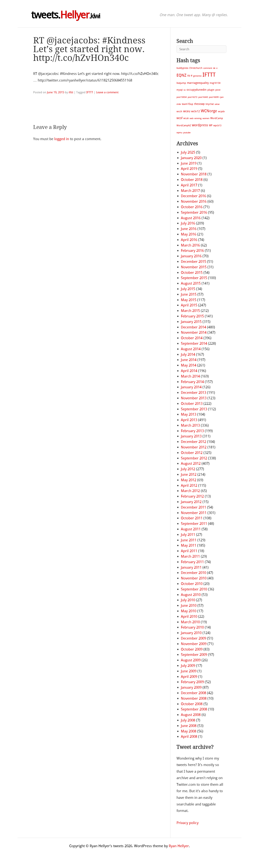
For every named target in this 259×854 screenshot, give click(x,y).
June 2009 (188, 671)
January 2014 (191, 387)
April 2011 (189, 551)
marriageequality (198, 83)
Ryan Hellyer (179, 846)
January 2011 (191, 567)
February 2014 (192, 382)
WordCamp (216, 118)
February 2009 (192, 682)
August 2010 (191, 595)
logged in (61, 139)
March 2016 (190, 245)
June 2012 (188, 474)
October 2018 (191, 179)
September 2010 (194, 589)
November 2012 (193, 447)
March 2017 (190, 190)
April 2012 (189, 485)
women (205, 118)
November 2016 (193, 201)
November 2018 (193, 174)
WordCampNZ (184, 125)
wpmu (179, 132)
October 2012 (191, 453)
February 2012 (192, 496)
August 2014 (191, 349)
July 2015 (188, 289)
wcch (179, 111)
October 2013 (191, 403)
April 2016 (189, 240)
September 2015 (194, 278)
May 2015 (188, 300)
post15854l (182, 97)
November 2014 (193, 332)
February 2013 (192, 431)
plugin (210, 89)
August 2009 (191, 660)
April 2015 (189, 305)
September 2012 (194, 458)
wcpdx (221, 111)
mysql (180, 90)
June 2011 (188, 540)
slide (179, 104)
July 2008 (188, 720)
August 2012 (191, 463)
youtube (187, 132)
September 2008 (194, 709)
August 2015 (191, 283)
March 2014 (190, 376)
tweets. (65, 15)
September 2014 (194, 343)
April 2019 (189, 168)
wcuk (186, 118)
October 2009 (191, 649)
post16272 (192, 97)
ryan (222, 97)
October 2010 (191, 584)
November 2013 (193, 398)
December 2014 (193, 327)
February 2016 (192, 250)
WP (210, 125)
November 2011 (193, 513)
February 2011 (192, 562)
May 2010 (188, 611)
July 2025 (188, 152)
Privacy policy (188, 823)
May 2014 (188, 365)
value (217, 104)
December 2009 (193, 638)
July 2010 (188, 600)
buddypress (182, 68)
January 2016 (191, 256)
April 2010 (189, 616)
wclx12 (195, 111)
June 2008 (188, 726)
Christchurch (195, 68)
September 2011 (194, 523)
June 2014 (188, 360)
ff (191, 76)
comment (207, 68)
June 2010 (188, 605)
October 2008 (191, 704)
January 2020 (191, 158)
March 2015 (190, 310)
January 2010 (191, 633)
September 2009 (194, 654)
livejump (181, 83)
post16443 (203, 97)
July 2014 (188, 354)
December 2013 (193, 392)
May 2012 (188, 480)
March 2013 (190, 425)
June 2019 (188, 163)
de (214, 68)
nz (185, 90)
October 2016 (191, 207)
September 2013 (194, 409)
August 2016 (191, 218)
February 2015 (192, 316)
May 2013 (188, 414)
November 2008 (193, 698)
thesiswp (199, 104)
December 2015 (193, 261)
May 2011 (188, 545)
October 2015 (191, 272)
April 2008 (189, 736)
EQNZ (181, 75)
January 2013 (191, 436)
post (217, 89)
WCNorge (209, 111)
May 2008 (188, 731)
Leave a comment (107, 92)
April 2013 (189, 420)
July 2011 (188, 534)
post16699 (214, 97)
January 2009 (191, 687)
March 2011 (190, 556)
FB (188, 76)
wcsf (179, 118)
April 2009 (189, 676)
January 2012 (191, 502)
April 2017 (189, 185)
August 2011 (191, 529)
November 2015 (193, 267)
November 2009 (193, 644)
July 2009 (188, 665)
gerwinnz (197, 76)
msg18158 (215, 83)
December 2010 (193, 573)
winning (198, 118)
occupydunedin (196, 89)
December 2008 (193, 693)
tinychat (210, 104)
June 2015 (188, 294)
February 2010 (192, 627)
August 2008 (191, 715)
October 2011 (191, 518)
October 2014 (191, 338)
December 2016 (193, 196)
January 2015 (191, 321)
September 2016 (194, 212)
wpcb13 (217, 125)
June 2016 (188, 229)
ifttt (71, 92)
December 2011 (193, 507)
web (191, 118)
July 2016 (188, 223)
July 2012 (188, 469)
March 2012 (190, 491)
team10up (187, 104)
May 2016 (188, 234)
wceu (186, 111)
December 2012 (193, 442)
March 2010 (190, 622)
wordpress (200, 125)
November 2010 (193, 578)
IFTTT (89, 92)
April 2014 (189, 371)
